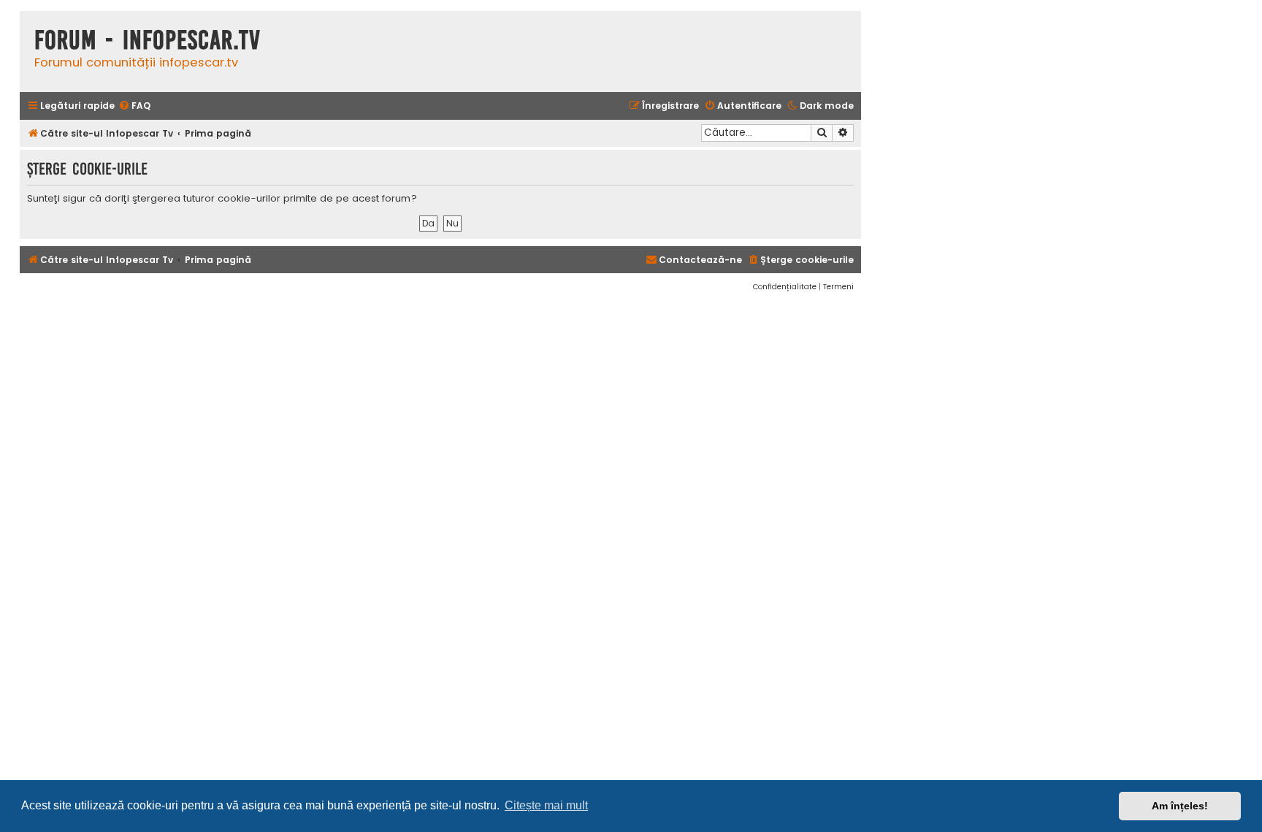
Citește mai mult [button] (546, 805)
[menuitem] (134, 106)
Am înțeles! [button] (1180, 806)
